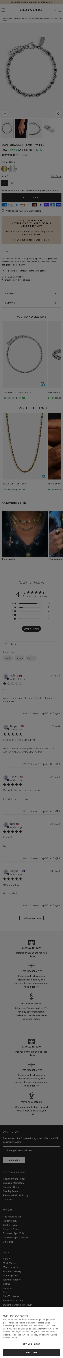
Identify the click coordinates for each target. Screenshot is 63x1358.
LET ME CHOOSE (31, 1344)
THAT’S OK (31, 1352)
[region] (31, 1332)
